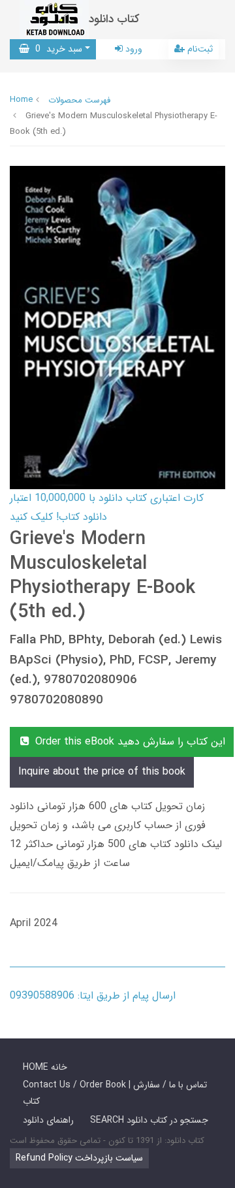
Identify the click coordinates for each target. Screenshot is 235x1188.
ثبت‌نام (199, 49)
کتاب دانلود (114, 19)
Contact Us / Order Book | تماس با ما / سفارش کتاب (115, 1093)
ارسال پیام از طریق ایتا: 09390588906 (93, 995)
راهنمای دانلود (48, 1120)
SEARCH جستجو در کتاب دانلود (149, 1120)
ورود (132, 49)
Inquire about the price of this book (101, 771)
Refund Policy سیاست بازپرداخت (79, 1158)
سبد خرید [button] (55, 49)
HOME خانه (45, 1067)
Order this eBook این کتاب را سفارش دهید (128, 741)
